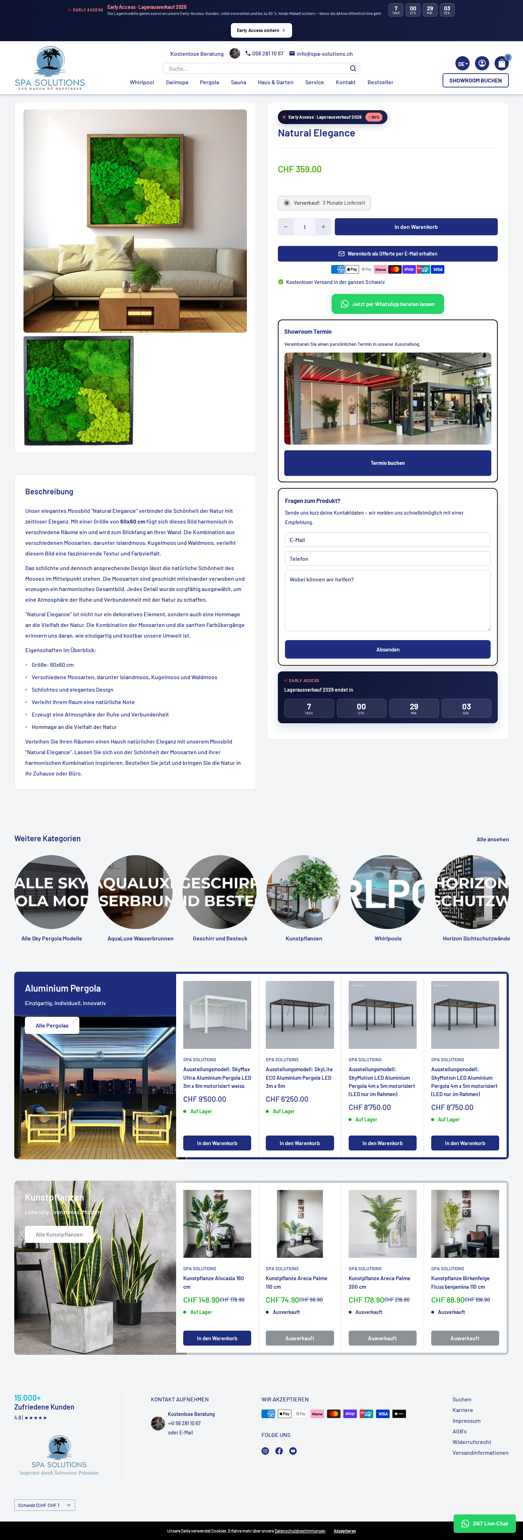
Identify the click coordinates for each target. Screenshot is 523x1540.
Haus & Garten (276, 82)
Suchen (462, 1399)
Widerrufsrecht (472, 1441)
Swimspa (177, 82)
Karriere (463, 1409)
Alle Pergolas (52, 1025)
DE (461, 64)
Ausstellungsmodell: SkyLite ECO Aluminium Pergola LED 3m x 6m (299, 1077)
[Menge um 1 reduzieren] (285, 227)
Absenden (388, 649)
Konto (482, 63)
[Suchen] (353, 68)
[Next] (509, 887)
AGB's (460, 1431)
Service (314, 82)
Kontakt (346, 82)
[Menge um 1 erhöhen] (323, 227)
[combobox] (462, 63)
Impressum (467, 1420)
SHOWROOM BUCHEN (475, 80)
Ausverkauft (300, 1338)
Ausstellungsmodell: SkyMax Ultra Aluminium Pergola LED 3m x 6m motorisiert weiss (217, 1077)
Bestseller (380, 82)
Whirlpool (142, 82)
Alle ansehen (493, 839)
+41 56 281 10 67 (184, 1423)
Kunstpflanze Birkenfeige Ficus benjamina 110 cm (460, 1282)
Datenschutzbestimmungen (300, 1530)
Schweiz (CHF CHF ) (38, 1505)
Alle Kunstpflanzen (59, 1234)
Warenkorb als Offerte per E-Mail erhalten (393, 254)
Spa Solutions (199, 1059)
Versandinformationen (481, 1452)
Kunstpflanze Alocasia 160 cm (213, 1282)
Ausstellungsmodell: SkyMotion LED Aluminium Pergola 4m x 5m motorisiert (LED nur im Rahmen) (382, 1081)
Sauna (238, 82)
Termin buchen (388, 463)
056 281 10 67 (268, 53)
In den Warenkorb (416, 226)
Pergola (209, 82)
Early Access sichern (258, 30)
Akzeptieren (345, 1530)
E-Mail (186, 1432)
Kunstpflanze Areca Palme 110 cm (296, 1282)
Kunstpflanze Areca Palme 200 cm (379, 1282)
